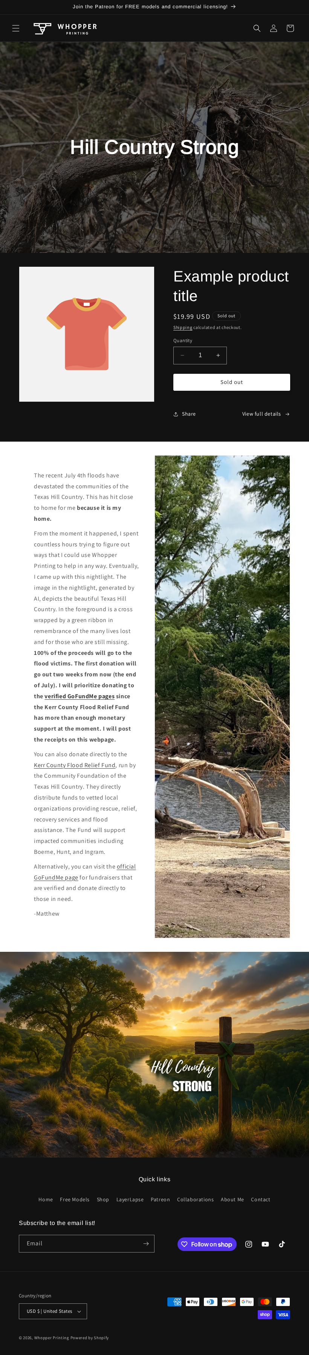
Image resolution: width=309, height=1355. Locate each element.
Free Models (75, 1199)
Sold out (231, 381)
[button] (16, 28)
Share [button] (189, 413)
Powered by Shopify (89, 1337)
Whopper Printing (51, 1337)
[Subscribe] (146, 1244)
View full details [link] (261, 413)
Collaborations (195, 1199)
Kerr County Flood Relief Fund (74, 765)
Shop (103, 1199)
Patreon (160, 1199)
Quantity (182, 340)
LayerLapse (130, 1199)
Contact (260, 1199)
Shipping (183, 327)
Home (45, 1199)
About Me (232, 1199)
